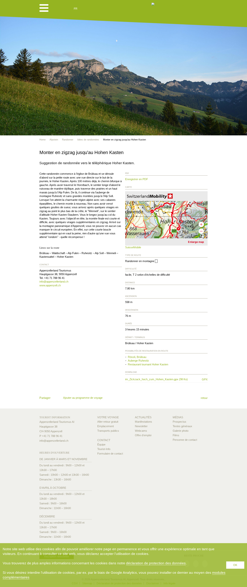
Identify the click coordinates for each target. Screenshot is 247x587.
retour (204, 397)
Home (42, 139)
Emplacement (105, 426)
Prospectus (179, 421)
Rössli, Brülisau (137, 356)
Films (176, 435)
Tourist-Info (103, 449)
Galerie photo (180, 430)
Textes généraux (182, 426)
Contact (103, 440)
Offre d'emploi (143, 435)
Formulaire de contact (110, 453)
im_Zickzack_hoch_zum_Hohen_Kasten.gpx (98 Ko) (162, 379)
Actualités (143, 417)
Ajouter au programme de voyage (83, 397)
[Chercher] (94, 8)
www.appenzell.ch (50, 285)
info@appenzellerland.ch (53, 281)
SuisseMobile (133, 247)
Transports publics (108, 430)
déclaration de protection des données (156, 563)
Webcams (141, 430)
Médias (178, 417)
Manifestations (143, 421)
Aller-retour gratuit (107, 421)
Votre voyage (108, 417)
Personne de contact (185, 439)
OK (235, 565)
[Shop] (103, 8)
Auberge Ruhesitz (138, 360)
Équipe (101, 444)
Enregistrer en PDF (136, 179)
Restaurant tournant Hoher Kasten (148, 364)
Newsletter (141, 426)
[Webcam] (85, 8)
